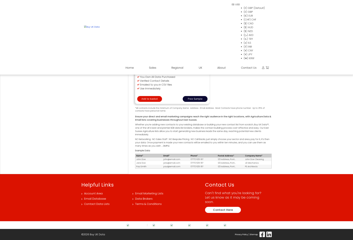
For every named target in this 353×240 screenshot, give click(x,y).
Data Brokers (144, 199)
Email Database (95, 199)
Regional (177, 68)
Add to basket (149, 99)
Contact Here (223, 210)
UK (200, 68)
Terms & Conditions (148, 204)
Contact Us (248, 68)
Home (129, 68)
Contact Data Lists (96, 204)
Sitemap (254, 234)
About (221, 68)
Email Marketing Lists (149, 193)
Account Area (93, 193)
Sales (152, 68)
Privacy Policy (241, 234)
